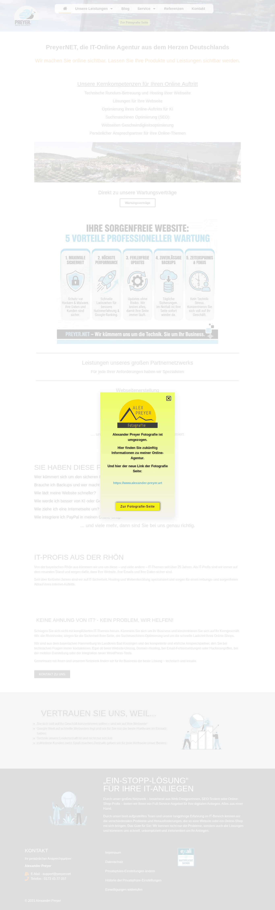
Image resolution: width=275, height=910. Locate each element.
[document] (137, 455)
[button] (169, 398)
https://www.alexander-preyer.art (137, 483)
